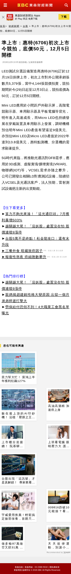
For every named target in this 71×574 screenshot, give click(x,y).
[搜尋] (65, 8)
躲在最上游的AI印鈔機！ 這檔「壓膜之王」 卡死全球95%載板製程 (18, 415)
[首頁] (35, 4)
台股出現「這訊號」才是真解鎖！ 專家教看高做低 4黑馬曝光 (18, 481)
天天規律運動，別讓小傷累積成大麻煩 (58, 546)
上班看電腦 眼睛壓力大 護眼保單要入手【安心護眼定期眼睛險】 (58, 444)
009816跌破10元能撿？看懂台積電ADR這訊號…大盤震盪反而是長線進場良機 (58, 509)
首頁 (2, 26)
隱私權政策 (54, 567)
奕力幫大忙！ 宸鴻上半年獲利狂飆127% (18, 379)
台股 (25, 26)
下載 (64, 16)
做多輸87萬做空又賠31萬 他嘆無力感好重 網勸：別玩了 (12, 546)
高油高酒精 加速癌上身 (58, 407)
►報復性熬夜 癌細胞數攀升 (24, 257)
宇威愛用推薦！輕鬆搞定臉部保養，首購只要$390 (18, 517)
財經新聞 (14, 26)
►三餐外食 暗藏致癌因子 (22, 251)
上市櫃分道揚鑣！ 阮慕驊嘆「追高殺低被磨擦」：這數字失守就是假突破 (12, 444)
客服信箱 (19, 567)
